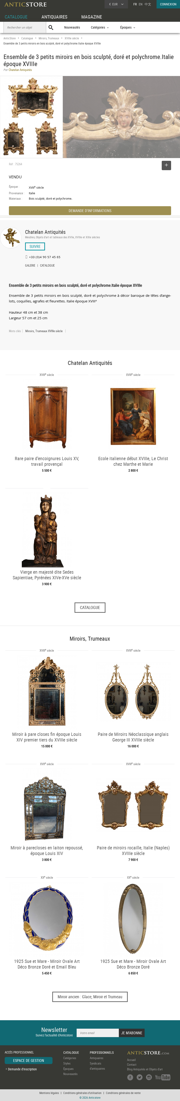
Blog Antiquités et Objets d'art (145, 1069)
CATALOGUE (16, 17)
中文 (148, 4)
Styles (67, 1063)
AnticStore (10, 38)
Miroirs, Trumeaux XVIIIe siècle (44, 331)
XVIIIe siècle (72, 38)
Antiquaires (96, 1058)
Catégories (69, 1058)
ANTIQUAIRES (54, 17)
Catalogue (27, 38)
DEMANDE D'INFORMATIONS (90, 210)
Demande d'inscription (22, 1069)
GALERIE (30, 266)
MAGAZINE (91, 17)
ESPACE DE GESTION (28, 1060)
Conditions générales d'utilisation (82, 1093)
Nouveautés (72, 27)
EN (140, 4)
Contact (131, 1064)
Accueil (131, 1060)
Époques (68, 1069)
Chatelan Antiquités (45, 231)
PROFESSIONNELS (102, 1052)
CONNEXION (168, 4)
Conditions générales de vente (123, 1093)
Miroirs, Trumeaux (49, 38)
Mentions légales (49, 1093)
